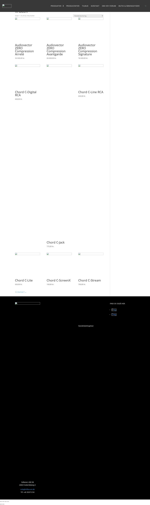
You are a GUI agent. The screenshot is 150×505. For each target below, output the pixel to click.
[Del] (6, 501)
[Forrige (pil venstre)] (1, 504)
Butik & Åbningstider (129, 6)
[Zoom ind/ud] (1, 501)
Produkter (56, 6)
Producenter (72, 6)
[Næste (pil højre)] (3, 504)
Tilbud (85, 6)
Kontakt (95, 6)
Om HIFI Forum (109, 6)
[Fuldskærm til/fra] (3, 501)
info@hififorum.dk (27, 489)
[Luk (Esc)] (8, 501)
